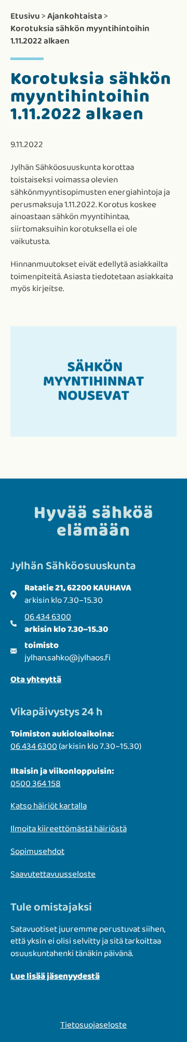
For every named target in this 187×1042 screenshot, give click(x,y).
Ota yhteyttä (35, 680)
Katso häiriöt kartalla (48, 806)
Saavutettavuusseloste (53, 874)
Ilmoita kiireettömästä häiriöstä (68, 829)
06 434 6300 (47, 617)
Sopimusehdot (37, 852)
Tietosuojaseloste (93, 1025)
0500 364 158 (35, 784)
